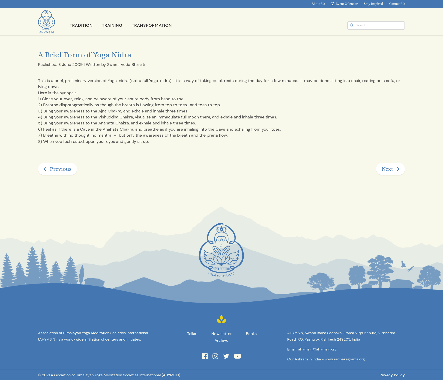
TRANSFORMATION (152, 25)
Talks (191, 333)
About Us (318, 4)
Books (251, 333)
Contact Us (397, 4)
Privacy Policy (392, 375)
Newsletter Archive (221, 337)
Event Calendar (347, 4)
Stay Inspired (373, 4)
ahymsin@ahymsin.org (317, 349)
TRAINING (112, 25)
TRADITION (81, 25)
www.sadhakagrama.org (345, 359)
